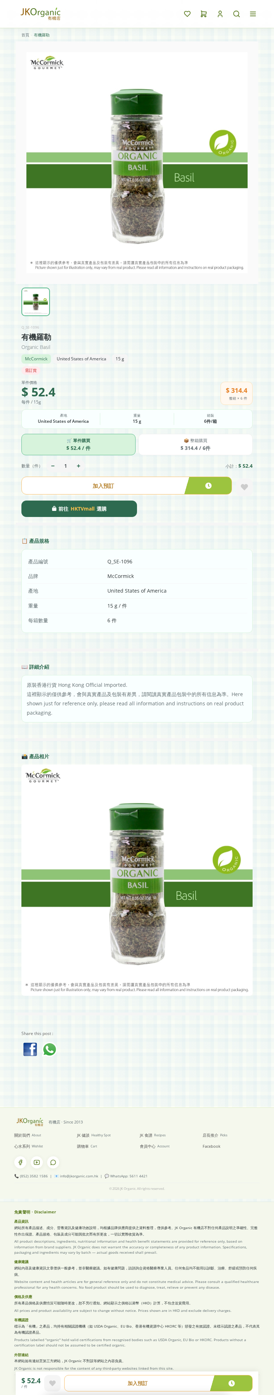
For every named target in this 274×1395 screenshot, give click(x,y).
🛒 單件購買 (78, 444)
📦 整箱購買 (195, 444)
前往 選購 (83, 508)
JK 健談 (94, 1135)
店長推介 (215, 1135)
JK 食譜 (153, 1135)
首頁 (25, 34)
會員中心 (154, 1146)
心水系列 (28, 1146)
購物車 (87, 1146)
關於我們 (27, 1135)
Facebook (211, 1146)
